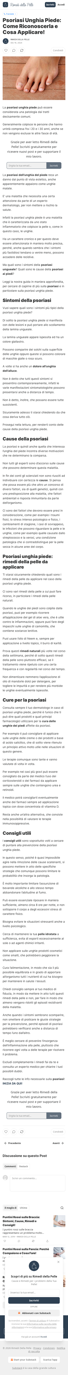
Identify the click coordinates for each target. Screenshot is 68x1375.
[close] (58, 1262)
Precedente (14, 1143)
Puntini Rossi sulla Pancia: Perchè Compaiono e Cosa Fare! (26, 1251)
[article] (34, 1229)
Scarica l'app (50, 1359)
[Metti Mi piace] (6, 50)
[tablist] (16, 1166)
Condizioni (49, 1348)
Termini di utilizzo (37, 1320)
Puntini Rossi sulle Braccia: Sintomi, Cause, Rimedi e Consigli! (21, 1221)
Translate (10, 14)
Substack (17, 1368)
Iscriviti (50, 4)
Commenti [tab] (10, 1166)
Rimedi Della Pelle (20, 39)
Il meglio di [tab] (11, 1207)
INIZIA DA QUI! (12, 1083)
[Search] (62, 1208)
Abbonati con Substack (36, 1313)
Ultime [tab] (23, 1207)
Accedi (61, 4)
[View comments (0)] (14, 50)
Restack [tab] (23, 1166)
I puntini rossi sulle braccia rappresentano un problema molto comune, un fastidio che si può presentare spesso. (22, 1231)
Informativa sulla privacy (44, 1327)
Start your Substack (25, 1359)
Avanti (56, 1143)
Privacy (37, 1348)
